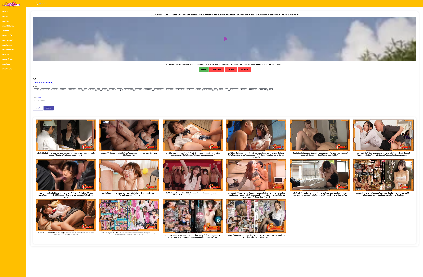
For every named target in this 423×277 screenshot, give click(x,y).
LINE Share (244, 69)
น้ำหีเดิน (199, 90)
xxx (227, 90)
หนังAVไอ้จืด (148, 90)
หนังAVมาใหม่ (169, 90)
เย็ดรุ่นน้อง (63, 90)
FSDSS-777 (263, 90)
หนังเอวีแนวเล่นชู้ (48, 83)
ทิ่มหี (215, 90)
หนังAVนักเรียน (180, 90)
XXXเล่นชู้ (243, 90)
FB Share (231, 70)
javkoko (39, 98)
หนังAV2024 (190, 90)
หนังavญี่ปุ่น (138, 90)
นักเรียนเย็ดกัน (207, 90)
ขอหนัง (38, 108)
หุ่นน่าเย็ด (92, 90)
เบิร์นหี (80, 90)
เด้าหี (85, 90)
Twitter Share (217, 70)
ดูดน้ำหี (221, 90)
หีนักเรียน (111, 90)
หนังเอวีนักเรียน (38, 83)
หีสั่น (98, 90)
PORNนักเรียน (253, 90)
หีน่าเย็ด (104, 90)
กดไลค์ (203, 70)
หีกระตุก (119, 90)
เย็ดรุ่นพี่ (55, 90)
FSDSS (271, 90)
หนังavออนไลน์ (128, 90)
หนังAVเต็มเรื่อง (158, 90)
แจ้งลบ (48, 108)
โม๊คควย (36, 90)
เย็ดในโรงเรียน (46, 90)
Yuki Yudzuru (234, 90)
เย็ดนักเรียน (72, 90)
